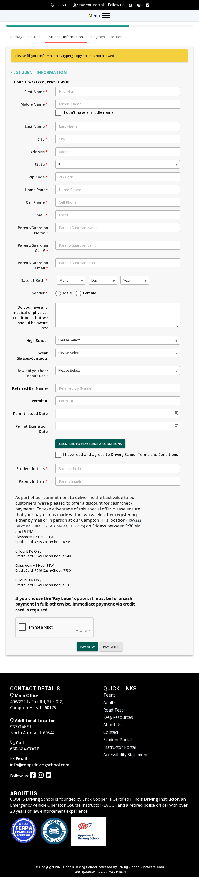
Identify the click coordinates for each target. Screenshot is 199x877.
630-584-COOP (24, 749)
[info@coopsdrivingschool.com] (64, 5)
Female (89, 293)
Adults (109, 702)
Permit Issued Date (30, 413)
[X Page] (148, 4)
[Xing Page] (49, 774)
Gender (40, 293)
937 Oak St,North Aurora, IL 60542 (32, 730)
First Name (36, 91)
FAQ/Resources (118, 717)
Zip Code (38, 177)
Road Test (113, 710)
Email (41, 215)
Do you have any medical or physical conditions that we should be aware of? (30, 317)
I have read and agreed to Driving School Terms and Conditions (120, 454)
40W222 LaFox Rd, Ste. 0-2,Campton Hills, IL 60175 (36, 704)
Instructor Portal (119, 747)
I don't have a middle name (87, 112)
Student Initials (32, 468)
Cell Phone (37, 202)
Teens (109, 695)
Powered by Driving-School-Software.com (131, 867)
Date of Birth (34, 280)
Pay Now (87, 647)
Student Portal (117, 740)
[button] (176, 413)
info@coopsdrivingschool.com (39, 765)
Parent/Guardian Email (33, 265)
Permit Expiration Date (32, 429)
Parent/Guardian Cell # (33, 248)
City (42, 139)
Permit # (40, 400)
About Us (112, 725)
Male (67, 293)
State (41, 164)
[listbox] (117, 164)
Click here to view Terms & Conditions (90, 444)
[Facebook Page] (130, 4)
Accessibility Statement (125, 755)
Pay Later (111, 647)
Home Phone (36, 189)
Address (39, 151)
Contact (110, 732)
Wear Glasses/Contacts (32, 356)
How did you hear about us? (32, 373)
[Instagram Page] (139, 4)
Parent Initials (33, 481)
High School (37, 340)
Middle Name (34, 104)
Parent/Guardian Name (33, 230)
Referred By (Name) (30, 388)
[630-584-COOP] (52, 5)
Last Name (36, 126)
